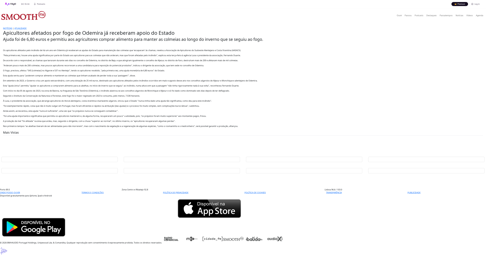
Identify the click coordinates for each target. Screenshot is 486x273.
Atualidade (20, 28)
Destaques (431, 15)
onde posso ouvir (10, 192)
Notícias (459, 15)
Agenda (479, 15)
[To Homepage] (10, 4)
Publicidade (414, 192)
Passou (408, 15)
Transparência (334, 192)
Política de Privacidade (175, 192)
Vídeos (469, 15)
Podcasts (419, 15)
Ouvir (399, 15)
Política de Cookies (255, 192)
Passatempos (446, 15)
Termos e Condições (93, 192)
